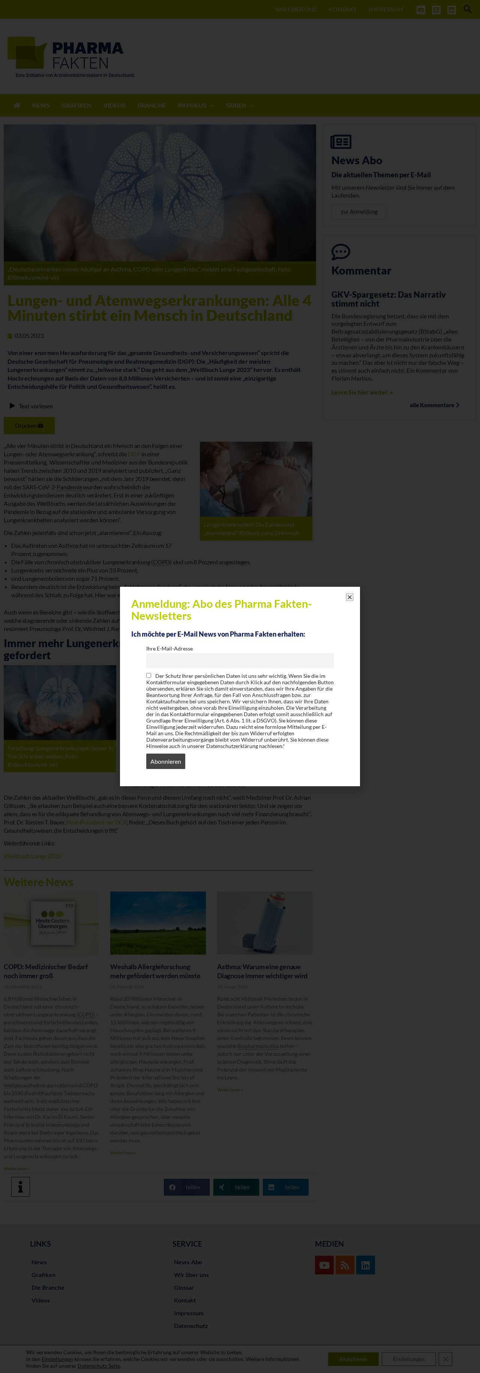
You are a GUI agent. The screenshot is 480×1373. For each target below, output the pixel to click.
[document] (240, 686)
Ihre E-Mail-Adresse (169, 648)
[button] (349, 597)
